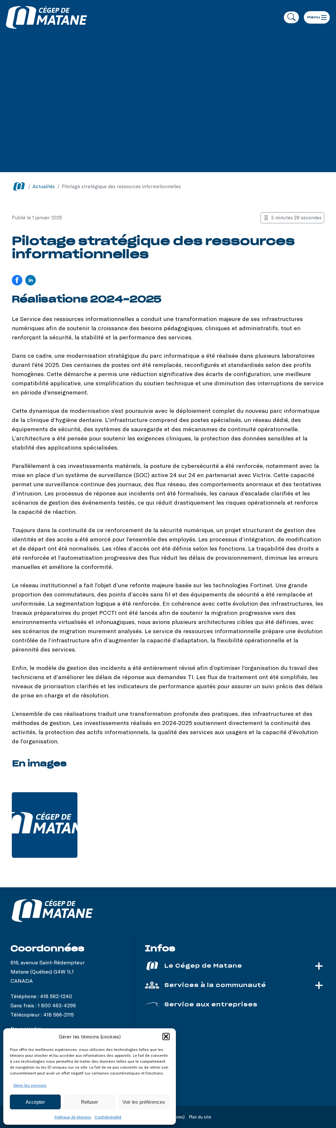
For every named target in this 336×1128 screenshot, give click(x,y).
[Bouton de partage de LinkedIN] (30, 281)
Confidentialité (107, 1117)
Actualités (43, 186)
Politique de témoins (72, 1117)
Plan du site (200, 1116)
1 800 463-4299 (57, 1005)
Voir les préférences (143, 1102)
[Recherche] (291, 17)
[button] (166, 1036)
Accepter (35, 1102)
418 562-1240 (56, 996)
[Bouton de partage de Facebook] (17, 281)
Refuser (89, 1102)
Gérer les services (30, 1085)
